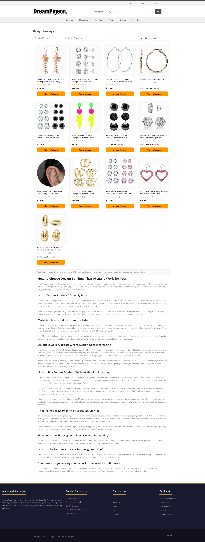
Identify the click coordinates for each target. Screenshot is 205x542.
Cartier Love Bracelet (74, 502)
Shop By (135, 20)
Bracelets (99, 20)
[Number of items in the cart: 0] (165, 11)
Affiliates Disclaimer (167, 514)
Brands (123, 20)
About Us (143, 3)
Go (141, 39)
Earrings (69, 20)
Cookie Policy (164, 506)
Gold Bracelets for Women (76, 509)
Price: (76, 38)
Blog (131, 3)
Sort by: (148, 38)
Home (115, 498)
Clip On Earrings (72, 506)
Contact (156, 3)
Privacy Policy (164, 502)
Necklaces (83, 20)
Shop (115, 506)
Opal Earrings (71, 513)
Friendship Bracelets (74, 498)
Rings (111, 20)
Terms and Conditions (167, 498)
